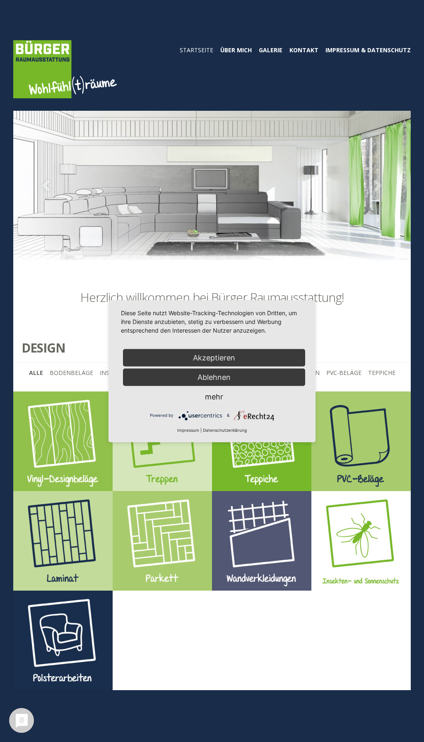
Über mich (236, 50)
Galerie (270, 50)
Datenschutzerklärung (225, 429)
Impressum (188, 429)
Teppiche (381, 373)
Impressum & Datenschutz (368, 50)
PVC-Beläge (343, 373)
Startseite (196, 50)
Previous (46, 185)
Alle (36, 373)
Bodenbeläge (71, 373)
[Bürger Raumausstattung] (65, 92)
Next (378, 185)
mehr (214, 396)
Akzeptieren (214, 357)
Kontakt (303, 50)
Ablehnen (214, 376)
